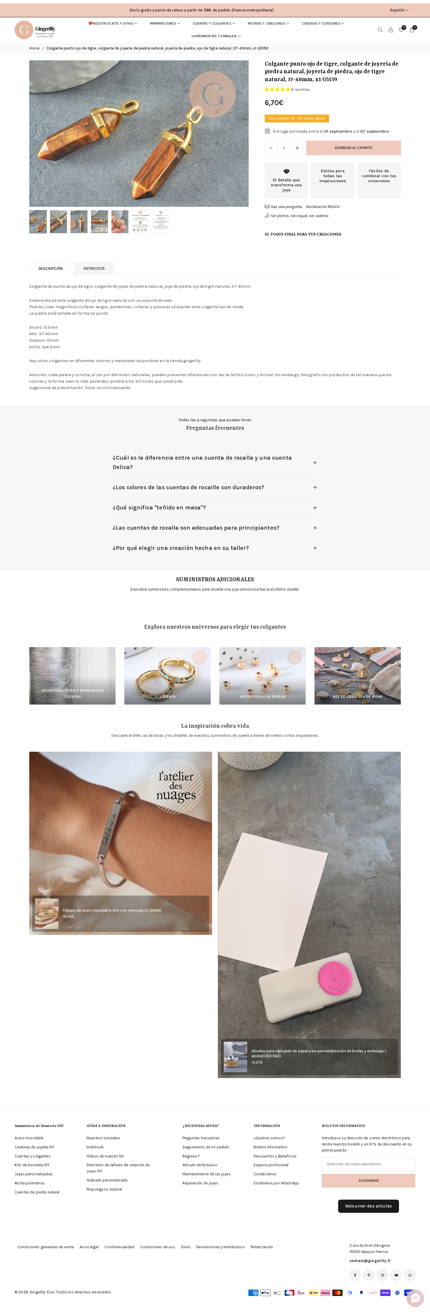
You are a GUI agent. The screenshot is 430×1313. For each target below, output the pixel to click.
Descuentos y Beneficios (275, 1156)
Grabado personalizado (107, 1180)
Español (397, 10)
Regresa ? (191, 1156)
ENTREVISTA (94, 268)
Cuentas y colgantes (212, 23)
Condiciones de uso (157, 1247)
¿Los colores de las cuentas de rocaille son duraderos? (188, 487)
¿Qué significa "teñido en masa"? (159, 507)
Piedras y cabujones (266, 23)
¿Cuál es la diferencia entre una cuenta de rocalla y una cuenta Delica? (202, 462)
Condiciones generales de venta (46, 1247)
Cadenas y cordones (321, 23)
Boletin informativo (271, 1147)
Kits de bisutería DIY (32, 1165)
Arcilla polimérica (29, 1183)
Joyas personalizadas (34, 1174)
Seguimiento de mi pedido (206, 1147)
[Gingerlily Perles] (37, 29)
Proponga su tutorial (104, 1189)
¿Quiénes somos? (269, 1138)
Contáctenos (265, 1174)
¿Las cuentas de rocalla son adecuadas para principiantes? (196, 527)
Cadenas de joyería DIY (34, 1147)
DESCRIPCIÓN (50, 268)
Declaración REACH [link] (323, 206)
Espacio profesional (271, 1165)
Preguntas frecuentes (201, 1138)
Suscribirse (369, 1181)
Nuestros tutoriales (103, 1138)
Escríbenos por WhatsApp (276, 1183)
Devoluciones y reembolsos (220, 1247)
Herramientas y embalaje (214, 36)
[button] (234, 134)
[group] (139, 133)
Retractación (262, 1247)
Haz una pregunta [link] (286, 206)
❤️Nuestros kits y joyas (110, 23)
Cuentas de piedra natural (37, 1192)
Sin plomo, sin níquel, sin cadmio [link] (300, 216)
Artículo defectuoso (200, 1165)
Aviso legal (89, 1247)
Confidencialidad (119, 1247)
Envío (186, 1247)
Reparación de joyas (200, 1183)
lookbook (95, 1147)
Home (34, 48)
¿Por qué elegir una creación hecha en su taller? (181, 548)
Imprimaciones (163, 23)
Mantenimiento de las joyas (207, 1174)
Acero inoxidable (29, 1138)
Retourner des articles (368, 1206)
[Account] (391, 30)
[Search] (380, 30)
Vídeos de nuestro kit (105, 1156)
